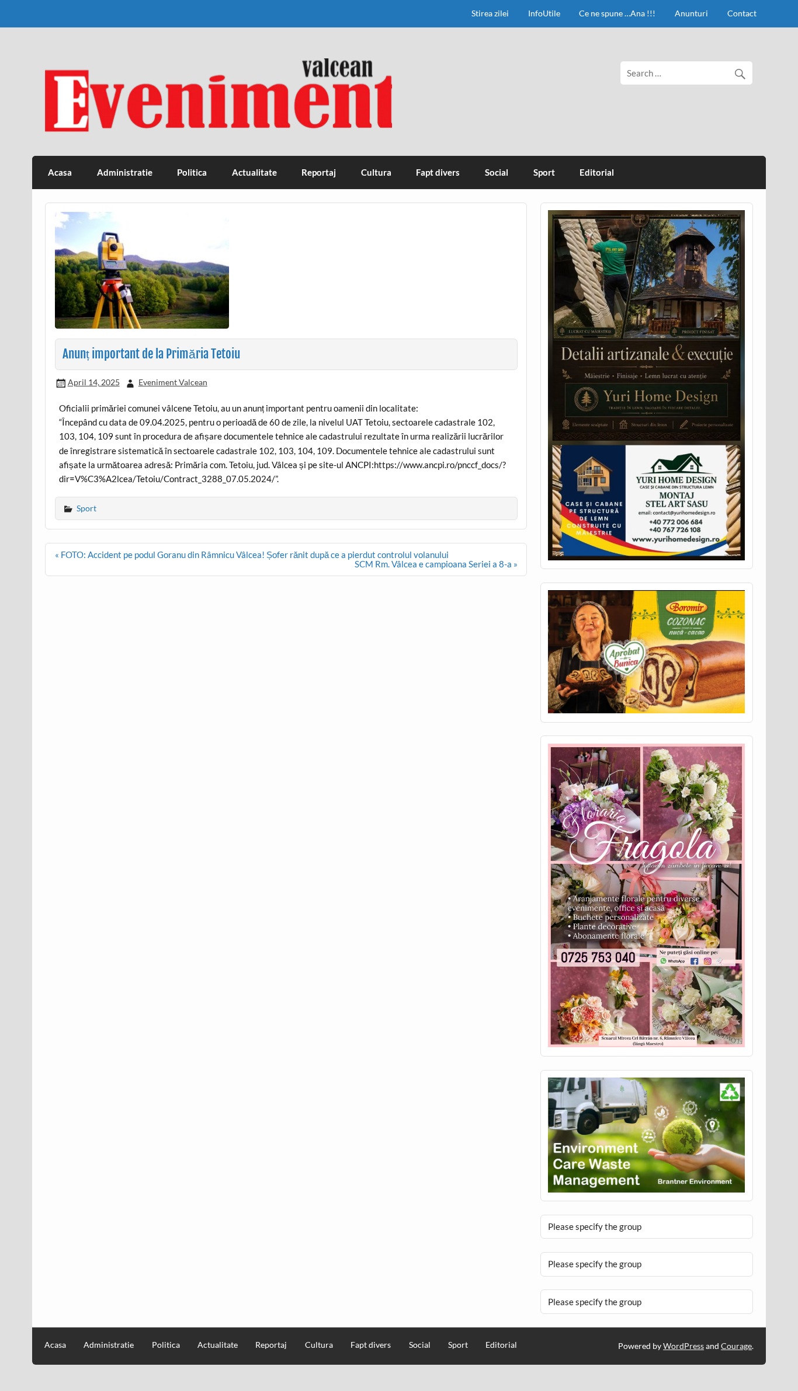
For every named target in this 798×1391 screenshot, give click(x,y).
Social (496, 172)
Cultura (376, 172)
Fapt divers (438, 172)
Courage (736, 1346)
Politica (192, 172)
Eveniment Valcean (172, 382)
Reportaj (318, 172)
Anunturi (691, 13)
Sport (544, 172)
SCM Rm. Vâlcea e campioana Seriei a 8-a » (436, 564)
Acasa (60, 172)
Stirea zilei (490, 13)
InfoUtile (544, 13)
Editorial (597, 172)
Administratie (124, 172)
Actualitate (254, 172)
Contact (742, 13)
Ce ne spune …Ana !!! (617, 13)
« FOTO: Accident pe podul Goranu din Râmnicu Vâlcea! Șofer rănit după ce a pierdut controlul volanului (252, 554)
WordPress (683, 1346)
